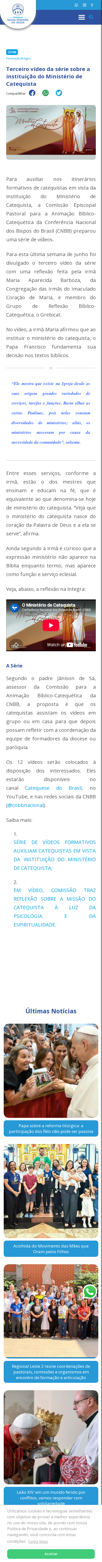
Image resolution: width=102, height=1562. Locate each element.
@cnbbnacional (26, 805)
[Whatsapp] (76, 5)
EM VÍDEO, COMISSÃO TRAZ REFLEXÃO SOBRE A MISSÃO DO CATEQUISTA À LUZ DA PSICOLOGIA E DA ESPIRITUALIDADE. (55, 907)
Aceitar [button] (51, 1553)
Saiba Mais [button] (38, 1541)
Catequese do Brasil (53, 788)
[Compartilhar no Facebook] (34, 96)
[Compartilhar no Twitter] (61, 96)
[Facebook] (92, 5)
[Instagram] (84, 5)
